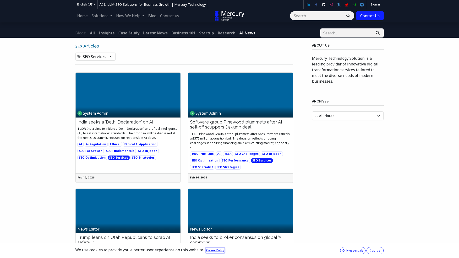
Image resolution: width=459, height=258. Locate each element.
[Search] (348, 15)
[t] (362, 4)
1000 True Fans (202, 154)
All (92, 33)
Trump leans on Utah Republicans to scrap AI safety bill (123, 240)
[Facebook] (316, 4)
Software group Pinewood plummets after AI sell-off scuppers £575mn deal (236, 124)
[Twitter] (339, 4)
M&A (227, 154)
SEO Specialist (202, 167)
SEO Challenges (247, 154)
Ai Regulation (96, 144)
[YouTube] (346, 4)
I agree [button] (375, 250)
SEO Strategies (143, 158)
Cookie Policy (215, 250)
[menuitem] (82, 16)
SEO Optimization (92, 158)
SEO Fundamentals (120, 151)
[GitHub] (324, 4)
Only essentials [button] (352, 250)
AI (80, 144)
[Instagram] (331, 4)
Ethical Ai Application (140, 144)
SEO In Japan (147, 151)
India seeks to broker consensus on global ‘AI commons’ (236, 240)
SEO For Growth (90, 151)
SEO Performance (235, 160)
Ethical (115, 144)
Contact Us (370, 15)
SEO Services (118, 158)
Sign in (375, 4)
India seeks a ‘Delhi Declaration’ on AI (115, 121)
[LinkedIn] (308, 4)
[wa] (354, 4)
